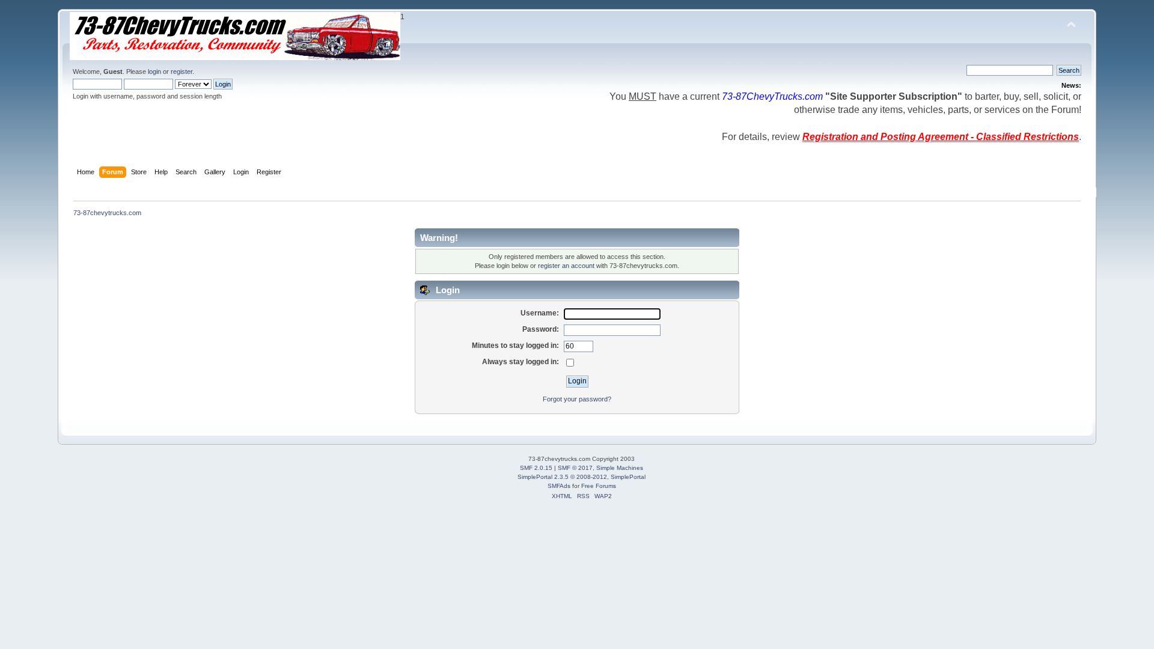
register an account (566, 265)
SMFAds (559, 486)
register (181, 71)
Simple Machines (619, 468)
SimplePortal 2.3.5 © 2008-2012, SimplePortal (581, 477)
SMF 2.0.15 (536, 468)
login (154, 71)
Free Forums (598, 486)
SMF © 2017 (575, 468)
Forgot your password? (577, 399)
